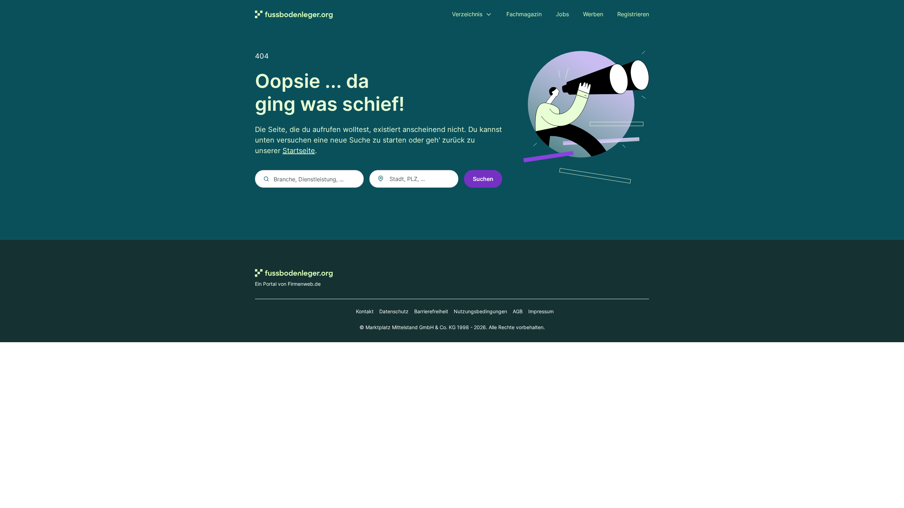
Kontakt (365, 311)
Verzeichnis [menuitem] (467, 14)
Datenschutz (394, 311)
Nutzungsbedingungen (480, 311)
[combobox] (413, 179)
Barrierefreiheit (431, 311)
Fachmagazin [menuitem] (524, 14)
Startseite (298, 150)
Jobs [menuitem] (562, 14)
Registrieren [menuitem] (633, 14)
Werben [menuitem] (593, 14)
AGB (518, 311)
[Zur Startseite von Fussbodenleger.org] (294, 14)
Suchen (483, 178)
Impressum (541, 311)
